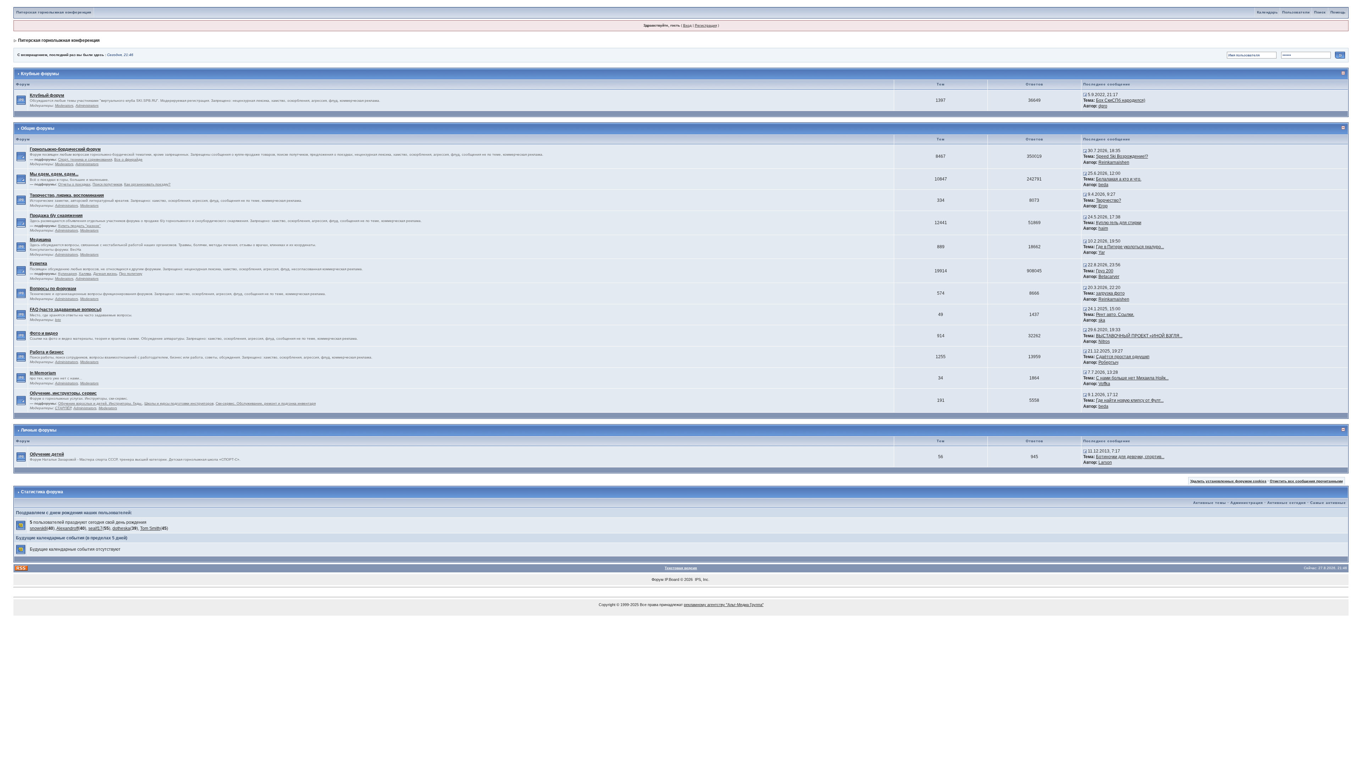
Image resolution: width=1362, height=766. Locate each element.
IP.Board (672, 579)
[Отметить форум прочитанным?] (21, 100)
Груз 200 (1104, 270)
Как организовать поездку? (147, 184)
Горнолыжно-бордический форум (65, 149)
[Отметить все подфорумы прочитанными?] (21, 156)
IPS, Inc (701, 579)
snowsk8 (38, 528)
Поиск (1320, 12)
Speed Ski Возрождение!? (1122, 156)
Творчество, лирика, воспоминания (67, 195)
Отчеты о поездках (74, 184)
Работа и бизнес (47, 352)
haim (1103, 228)
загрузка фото (1110, 293)
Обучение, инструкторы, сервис (63, 393)
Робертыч (1108, 362)
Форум (658, 579)
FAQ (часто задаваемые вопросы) (65, 309)
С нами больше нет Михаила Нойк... (1132, 378)
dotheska (121, 528)
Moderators (64, 105)
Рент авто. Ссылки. (1115, 314)
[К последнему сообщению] (1085, 94)
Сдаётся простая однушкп (1123, 356)
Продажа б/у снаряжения (56, 215)
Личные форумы (38, 430)
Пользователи (1296, 12)
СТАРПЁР (63, 408)
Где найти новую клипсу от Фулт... (1130, 400)
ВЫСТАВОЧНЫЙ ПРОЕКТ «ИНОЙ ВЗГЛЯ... (1139, 335)
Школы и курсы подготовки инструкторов (179, 403)
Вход (687, 25)
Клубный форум (47, 95)
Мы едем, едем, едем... (54, 174)
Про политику (130, 274)
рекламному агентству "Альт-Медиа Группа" (724, 605)
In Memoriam (43, 373)
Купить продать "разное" (79, 226)
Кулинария (67, 274)
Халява (85, 274)
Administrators (87, 105)
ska (1101, 320)
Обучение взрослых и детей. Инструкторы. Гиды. (100, 403)
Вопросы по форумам (53, 288)
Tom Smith (150, 528)
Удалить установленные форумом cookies (1228, 481)
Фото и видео (44, 333)
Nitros (1104, 341)
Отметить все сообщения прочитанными (1306, 481)
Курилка (38, 263)
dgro (1102, 106)
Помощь (1338, 12)
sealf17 (95, 528)
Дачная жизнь (105, 274)
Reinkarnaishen (1113, 162)
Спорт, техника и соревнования (85, 159)
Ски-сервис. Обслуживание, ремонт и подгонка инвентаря (266, 403)
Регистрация (706, 25)
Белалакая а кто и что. (1118, 179)
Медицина (40, 239)
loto (58, 320)
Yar (1101, 252)
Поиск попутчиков (107, 184)
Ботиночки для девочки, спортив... (1130, 456)
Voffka (1104, 383)
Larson (1105, 462)
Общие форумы (37, 128)
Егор (1103, 206)
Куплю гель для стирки (1118, 222)
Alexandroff (67, 528)
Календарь (1267, 12)
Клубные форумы (40, 73)
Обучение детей (47, 454)
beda (1103, 184)
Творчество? (1108, 200)
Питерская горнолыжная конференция (54, 12)
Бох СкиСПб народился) (1120, 100)
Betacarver (1108, 276)
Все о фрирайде (128, 159)
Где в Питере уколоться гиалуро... (1130, 246)
